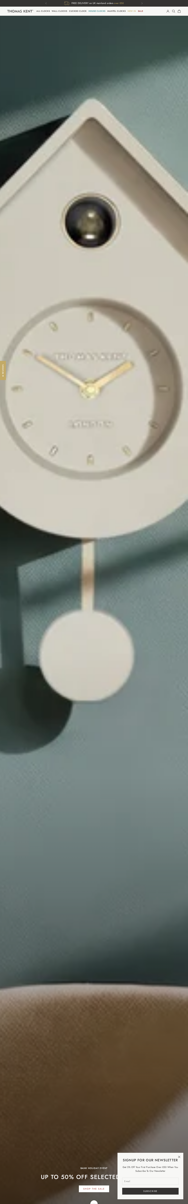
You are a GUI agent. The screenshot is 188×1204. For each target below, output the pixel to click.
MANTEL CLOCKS (116, 11)
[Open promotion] (94, 6)
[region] (94, 610)
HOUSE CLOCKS (97, 11)
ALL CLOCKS (43, 11)
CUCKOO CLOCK (78, 11)
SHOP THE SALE (94, 1188)
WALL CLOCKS (59, 11)
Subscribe (150, 1191)
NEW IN (132, 11)
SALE (140, 11)
